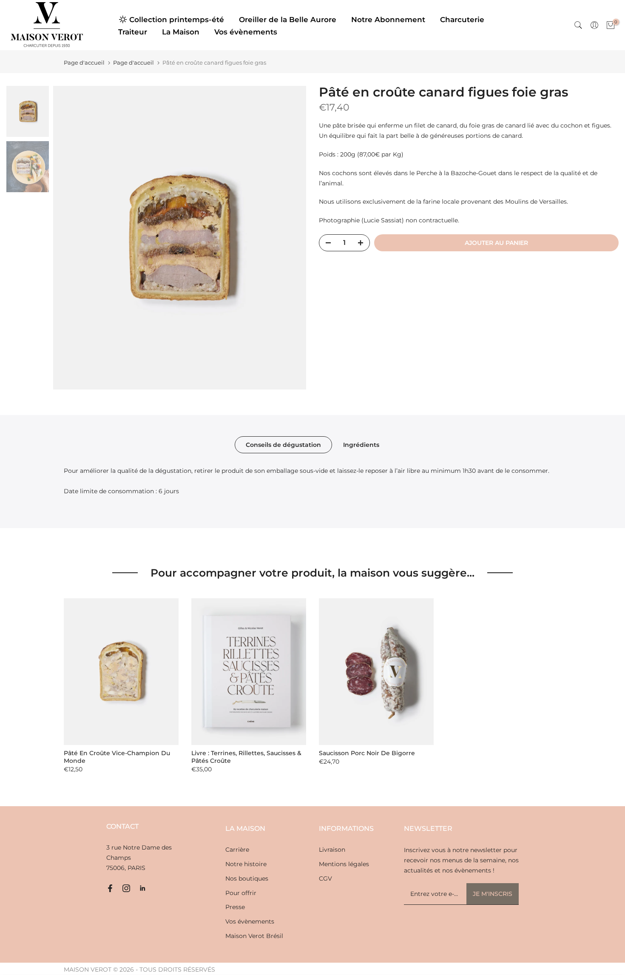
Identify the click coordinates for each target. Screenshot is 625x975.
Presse (235, 907)
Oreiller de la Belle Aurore (287, 19)
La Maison (180, 32)
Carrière (237, 849)
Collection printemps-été (176, 19)
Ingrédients (361, 445)
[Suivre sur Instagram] (126, 888)
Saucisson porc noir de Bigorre (367, 753)
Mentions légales (344, 864)
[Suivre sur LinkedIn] (142, 888)
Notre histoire (246, 864)
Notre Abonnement (388, 19)
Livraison (332, 849)
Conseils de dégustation (283, 445)
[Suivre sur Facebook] (110, 888)
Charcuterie (462, 19)
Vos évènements (245, 32)
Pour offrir (240, 893)
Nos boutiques (246, 878)
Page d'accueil (84, 62)
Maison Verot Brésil (254, 936)
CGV (325, 878)
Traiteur (132, 32)
